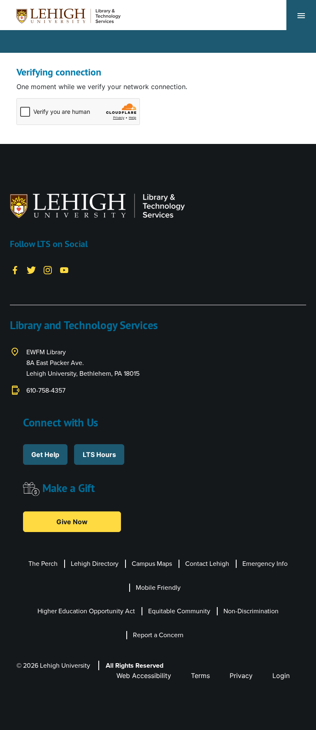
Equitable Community (179, 610)
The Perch (43, 563)
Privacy (241, 675)
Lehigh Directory (94, 563)
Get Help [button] (45, 454)
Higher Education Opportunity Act (86, 610)
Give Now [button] (72, 522)
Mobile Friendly (158, 587)
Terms (200, 675)
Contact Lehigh (207, 563)
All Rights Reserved (134, 665)
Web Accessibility (143, 675)
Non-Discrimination (251, 610)
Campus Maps (152, 563)
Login (281, 675)
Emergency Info (265, 563)
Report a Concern (158, 634)
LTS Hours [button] (99, 454)
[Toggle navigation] (301, 15)
